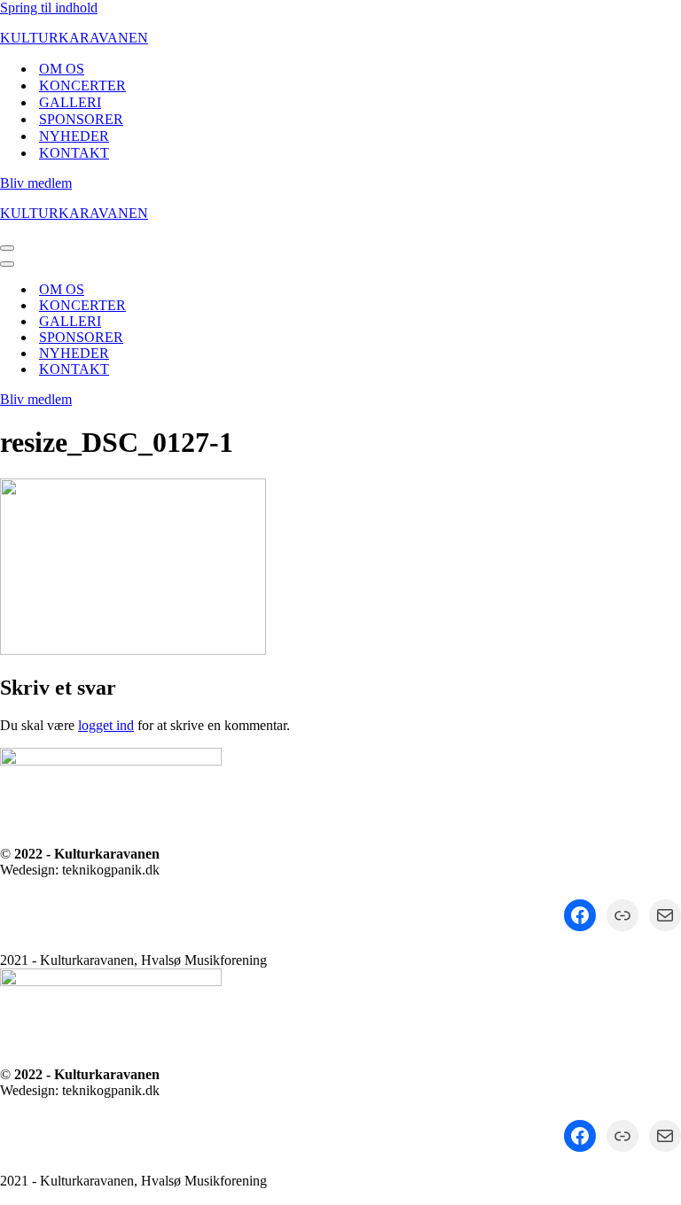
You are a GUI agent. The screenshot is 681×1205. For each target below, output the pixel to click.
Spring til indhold (49, 7)
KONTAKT (74, 152)
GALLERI (70, 102)
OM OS (61, 68)
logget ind (106, 725)
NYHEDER (74, 136)
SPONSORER (81, 119)
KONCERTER (82, 85)
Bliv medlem (36, 182)
